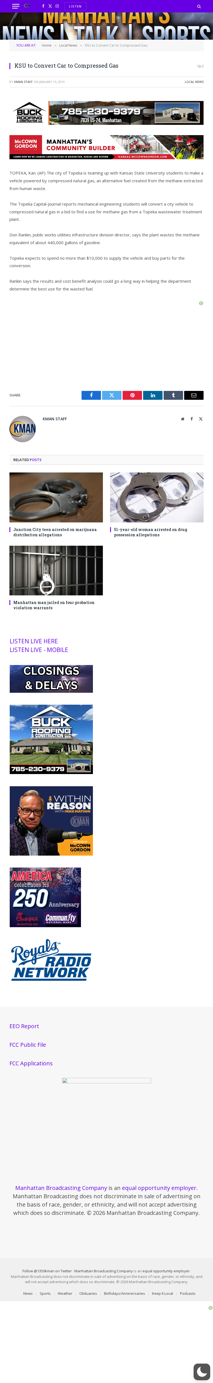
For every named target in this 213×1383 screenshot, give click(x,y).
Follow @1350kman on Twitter (47, 1270)
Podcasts (188, 1293)
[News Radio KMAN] (27, 6)
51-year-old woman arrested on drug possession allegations (150, 532)
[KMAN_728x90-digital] (106, 157)
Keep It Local (162, 1293)
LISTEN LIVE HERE (34, 641)
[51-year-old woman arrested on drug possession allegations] (157, 497)
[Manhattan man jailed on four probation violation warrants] (56, 570)
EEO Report (24, 1026)
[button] (202, 1372)
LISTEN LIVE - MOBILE (39, 650)
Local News (194, 82)
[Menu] (15, 6)
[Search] (198, 6)
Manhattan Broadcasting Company (61, 1188)
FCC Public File (27, 1044)
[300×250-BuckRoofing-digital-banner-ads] (51, 772)
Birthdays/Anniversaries (124, 1293)
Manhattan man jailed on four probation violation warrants (54, 605)
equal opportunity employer (159, 1188)
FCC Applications (31, 1063)
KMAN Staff (23, 82)
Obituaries (88, 1293)
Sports (45, 1293)
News (28, 1293)
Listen (75, 6)
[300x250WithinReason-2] (51, 854)
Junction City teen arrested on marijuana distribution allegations (55, 532)
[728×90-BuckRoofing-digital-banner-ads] (106, 123)
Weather (65, 1293)
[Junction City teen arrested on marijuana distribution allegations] (56, 497)
